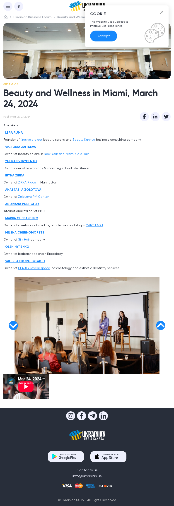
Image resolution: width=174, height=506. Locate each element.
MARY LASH (94, 225)
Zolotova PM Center (33, 196)
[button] (13, 325)
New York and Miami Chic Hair (66, 154)
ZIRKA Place (27, 182)
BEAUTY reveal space (34, 268)
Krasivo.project (31, 139)
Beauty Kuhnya (83, 139)
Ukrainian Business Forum (32, 17)
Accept (103, 36)
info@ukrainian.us (87, 476)
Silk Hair (24, 239)
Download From (67, 454)
